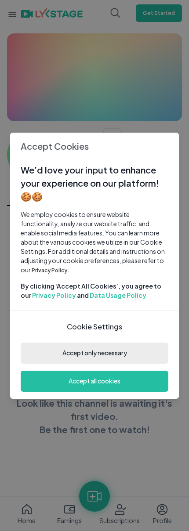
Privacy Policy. (50, 270)
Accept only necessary (94, 353)
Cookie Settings (94, 326)
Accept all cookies (94, 381)
